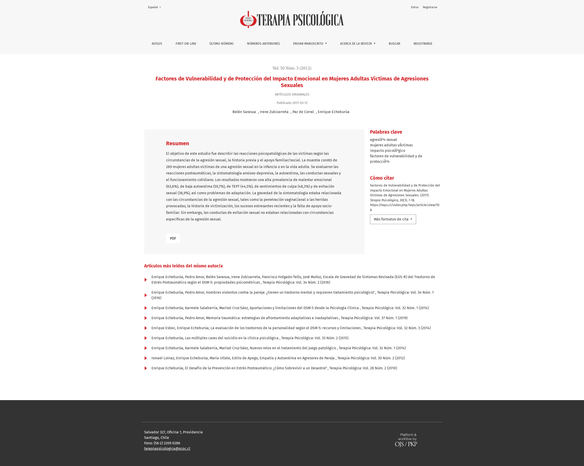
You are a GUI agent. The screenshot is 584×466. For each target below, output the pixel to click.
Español (156, 7)
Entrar (415, 7)
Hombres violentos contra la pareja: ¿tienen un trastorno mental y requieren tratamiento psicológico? (290, 292)
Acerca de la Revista (356, 44)
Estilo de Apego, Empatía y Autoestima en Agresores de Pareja (284, 358)
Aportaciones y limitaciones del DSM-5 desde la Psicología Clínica (305, 308)
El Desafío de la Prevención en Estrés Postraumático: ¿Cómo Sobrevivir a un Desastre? (256, 368)
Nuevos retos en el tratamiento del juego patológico (293, 348)
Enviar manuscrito (308, 44)
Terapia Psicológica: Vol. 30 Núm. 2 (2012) (371, 358)
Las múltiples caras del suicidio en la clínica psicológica (232, 338)
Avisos (157, 44)
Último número (221, 44)
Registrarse (423, 44)
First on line (186, 44)
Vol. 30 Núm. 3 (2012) (292, 68)
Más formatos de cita (391, 219)
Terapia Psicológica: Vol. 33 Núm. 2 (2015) (314, 338)
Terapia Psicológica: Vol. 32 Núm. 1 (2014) (395, 308)
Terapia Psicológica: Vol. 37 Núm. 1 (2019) (374, 318)
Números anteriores (263, 44)
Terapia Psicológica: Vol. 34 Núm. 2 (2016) (296, 282)
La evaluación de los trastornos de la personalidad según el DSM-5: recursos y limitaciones (286, 328)
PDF (173, 238)
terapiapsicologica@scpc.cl (167, 448)
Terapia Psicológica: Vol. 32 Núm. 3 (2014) (397, 328)
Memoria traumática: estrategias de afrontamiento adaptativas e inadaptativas (272, 318)
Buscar (394, 44)
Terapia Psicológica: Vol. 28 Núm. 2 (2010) (363, 368)
